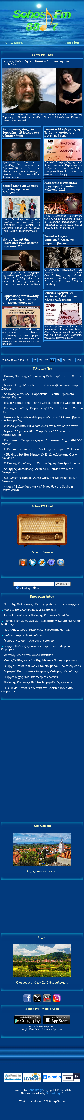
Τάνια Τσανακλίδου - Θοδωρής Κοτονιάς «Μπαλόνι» (37, 615)
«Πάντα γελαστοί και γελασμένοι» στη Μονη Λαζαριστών (41, 426)
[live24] (32, 1080)
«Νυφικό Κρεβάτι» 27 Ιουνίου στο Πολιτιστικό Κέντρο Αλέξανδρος (60, 296)
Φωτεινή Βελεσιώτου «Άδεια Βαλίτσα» (28, 655)
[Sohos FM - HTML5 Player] (23, 565)
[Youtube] (46, 1001)
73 (40, 360)
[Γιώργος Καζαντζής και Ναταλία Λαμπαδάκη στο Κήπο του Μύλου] (42, 112)
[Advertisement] (42, 761)
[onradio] (13, 1080)
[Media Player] (32, 565)
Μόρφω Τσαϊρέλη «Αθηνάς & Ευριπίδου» (30, 609)
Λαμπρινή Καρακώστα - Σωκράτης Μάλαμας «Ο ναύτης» (41, 671)
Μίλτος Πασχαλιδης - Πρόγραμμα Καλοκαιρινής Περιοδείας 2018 (20, 243)
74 (46, 360)
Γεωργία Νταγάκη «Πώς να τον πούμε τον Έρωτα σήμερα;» (43, 666)
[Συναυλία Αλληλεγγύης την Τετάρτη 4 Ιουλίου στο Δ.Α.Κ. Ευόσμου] (63, 160)
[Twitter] (37, 1001)
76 (58, 360)
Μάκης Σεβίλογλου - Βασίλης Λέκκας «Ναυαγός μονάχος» (41, 660)
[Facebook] (27, 1001)
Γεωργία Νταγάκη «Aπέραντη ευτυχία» (29, 640)
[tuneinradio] (71, 1080)
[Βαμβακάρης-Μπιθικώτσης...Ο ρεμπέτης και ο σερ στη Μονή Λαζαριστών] (21, 326)
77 (63, 360)
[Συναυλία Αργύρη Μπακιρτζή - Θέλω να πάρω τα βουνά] (63, 267)
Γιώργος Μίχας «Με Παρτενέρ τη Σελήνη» (31, 677)
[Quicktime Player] (60, 565)
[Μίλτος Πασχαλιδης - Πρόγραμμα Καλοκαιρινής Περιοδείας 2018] (21, 270)
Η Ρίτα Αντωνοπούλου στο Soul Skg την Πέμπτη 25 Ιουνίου (42, 449)
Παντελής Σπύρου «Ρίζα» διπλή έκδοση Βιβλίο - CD (37, 629)
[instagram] (56, 1001)
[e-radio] (51, 1080)
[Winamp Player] (42, 565)
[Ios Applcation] (56, 1023)
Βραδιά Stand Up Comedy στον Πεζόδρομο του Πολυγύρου (20, 189)
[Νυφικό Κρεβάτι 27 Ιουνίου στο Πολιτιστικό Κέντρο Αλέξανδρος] (63, 323)
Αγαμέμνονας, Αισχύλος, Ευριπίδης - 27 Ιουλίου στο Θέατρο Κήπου (20, 132)
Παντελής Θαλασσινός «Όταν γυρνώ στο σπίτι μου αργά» (41, 604)
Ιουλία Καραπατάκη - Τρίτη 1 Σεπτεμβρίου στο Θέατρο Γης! (42, 402)
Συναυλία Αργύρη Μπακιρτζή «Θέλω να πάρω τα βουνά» (59, 240)
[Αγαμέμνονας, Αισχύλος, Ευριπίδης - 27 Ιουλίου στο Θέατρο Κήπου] (21, 160)
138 (78, 360)
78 (69, 360)
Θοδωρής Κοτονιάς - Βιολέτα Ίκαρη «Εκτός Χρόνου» (38, 682)
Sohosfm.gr (35, 1090)
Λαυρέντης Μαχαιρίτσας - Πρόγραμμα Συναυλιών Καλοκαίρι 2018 (61, 186)
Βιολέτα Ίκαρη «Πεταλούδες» (23, 635)
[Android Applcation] (27, 1023)
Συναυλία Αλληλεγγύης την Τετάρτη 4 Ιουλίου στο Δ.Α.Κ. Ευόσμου (62, 132)
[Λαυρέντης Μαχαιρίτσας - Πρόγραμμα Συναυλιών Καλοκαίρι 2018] (63, 213)
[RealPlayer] (51, 565)
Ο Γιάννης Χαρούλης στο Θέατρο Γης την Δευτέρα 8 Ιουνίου (42, 463)
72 (35, 360)
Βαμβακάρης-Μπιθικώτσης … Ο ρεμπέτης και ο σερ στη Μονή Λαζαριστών (20, 299)
